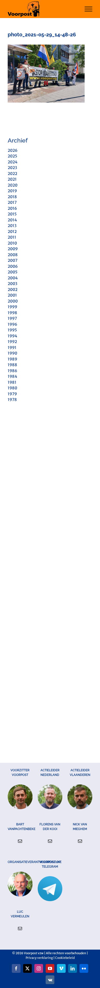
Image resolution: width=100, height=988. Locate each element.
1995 (12, 330)
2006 (13, 266)
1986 (12, 370)
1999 (12, 306)
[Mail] (20, 841)
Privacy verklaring (39, 958)
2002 (12, 289)
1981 (12, 382)
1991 (12, 347)
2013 (12, 225)
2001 (12, 295)
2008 (13, 254)
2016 (12, 208)
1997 (12, 318)
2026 (12, 150)
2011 (12, 237)
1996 (12, 324)
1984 (12, 376)
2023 (12, 167)
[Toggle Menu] (88, 9)
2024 (12, 162)
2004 (13, 277)
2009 (13, 248)
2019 (12, 190)
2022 (12, 173)
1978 (12, 399)
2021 (12, 179)
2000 (13, 301)
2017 (12, 202)
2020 (12, 185)
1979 (12, 393)
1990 (12, 353)
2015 (12, 214)
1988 (12, 364)
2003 (12, 283)
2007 (12, 260)
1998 (12, 312)
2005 (12, 272)
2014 (12, 219)
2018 (12, 196)
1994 (12, 335)
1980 (12, 388)
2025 (12, 156)
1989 (12, 359)
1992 (12, 341)
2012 (12, 231)
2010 (12, 243)
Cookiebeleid (65, 958)
